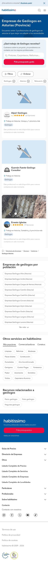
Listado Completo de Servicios (15, 471)
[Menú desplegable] (45, 10)
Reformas (19, 351)
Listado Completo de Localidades (16, 482)
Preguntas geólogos (12, 405)
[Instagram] (4, 515)
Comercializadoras (27, 345)
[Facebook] (12, 515)
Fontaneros (37, 367)
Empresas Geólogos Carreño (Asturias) (19, 290)
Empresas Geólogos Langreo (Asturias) (19, 317)
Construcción (25, 357)
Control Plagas (22, 367)
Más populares (9, 345)
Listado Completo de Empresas (15, 477)
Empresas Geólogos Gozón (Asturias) (19, 311)
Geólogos (34, 251)
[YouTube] (28, 515)
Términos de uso (9, 530)
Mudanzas (31, 351)
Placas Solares (10, 357)
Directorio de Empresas (13, 251)
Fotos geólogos (28, 399)
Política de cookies (10, 540)
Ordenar (27, 74)
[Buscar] (39, 10)
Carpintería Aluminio (22, 378)
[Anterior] (9, 214)
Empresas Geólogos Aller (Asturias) (18, 274)
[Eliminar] (13, 81)
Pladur (7, 373)
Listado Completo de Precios (14, 466)
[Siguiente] (38, 214)
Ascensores (18, 373)
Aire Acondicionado (26, 362)
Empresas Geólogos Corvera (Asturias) (19, 301)
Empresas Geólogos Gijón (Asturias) (18, 306)
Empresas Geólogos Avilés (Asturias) (18, 279)
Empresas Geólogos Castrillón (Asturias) (20, 295)
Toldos (7, 378)
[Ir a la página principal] (9, 10)
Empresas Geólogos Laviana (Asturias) (19, 322)
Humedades (9, 362)
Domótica (31, 373)
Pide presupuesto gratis (24, 62)
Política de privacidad (11, 535)
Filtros (10, 74)
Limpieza (8, 351)
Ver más (22, 327)
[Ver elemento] (15, 214)
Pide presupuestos (24, 430)
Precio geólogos (11, 399)
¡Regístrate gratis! (26, 3)
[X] (20, 515)
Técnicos (26, 251)
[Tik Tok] (36, 515)
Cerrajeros (9, 367)
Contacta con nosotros (11, 510)
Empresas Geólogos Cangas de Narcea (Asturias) (23, 284)
